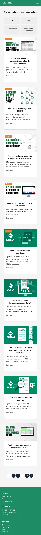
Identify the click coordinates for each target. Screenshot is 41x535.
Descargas (5, 499)
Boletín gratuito (7, 496)
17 (27, 475)
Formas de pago (7, 501)
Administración (6, 527)
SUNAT (4, 529)
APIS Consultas (7, 531)
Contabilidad (6, 525)
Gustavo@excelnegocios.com (11, 512)
